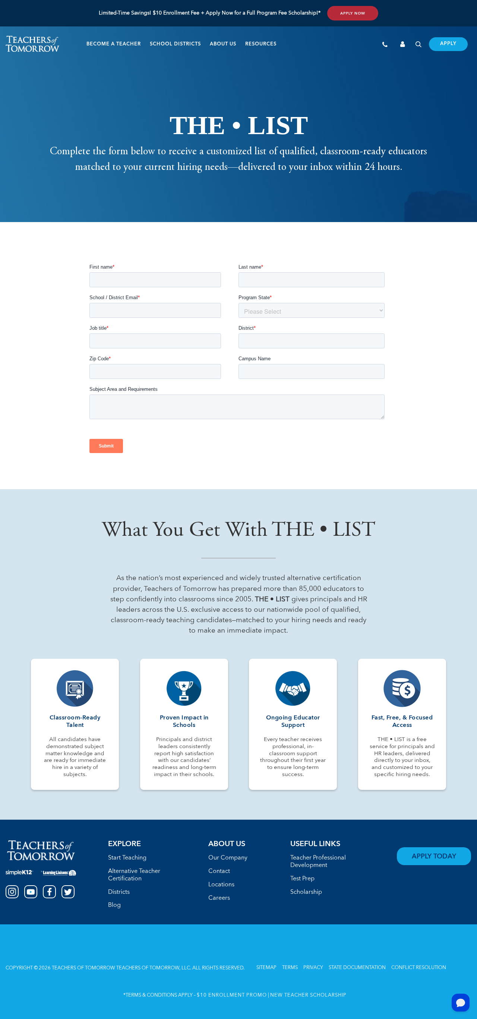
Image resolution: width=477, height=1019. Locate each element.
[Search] (418, 45)
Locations (221, 885)
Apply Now (352, 13)
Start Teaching (127, 858)
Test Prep (302, 879)
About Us (223, 44)
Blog (114, 905)
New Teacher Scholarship (308, 995)
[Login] (403, 45)
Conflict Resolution (418, 967)
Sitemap (266, 967)
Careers (219, 898)
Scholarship (306, 892)
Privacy (313, 967)
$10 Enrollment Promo (232, 995)
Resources (261, 44)
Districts (119, 892)
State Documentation (357, 967)
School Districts (175, 44)
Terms (290, 967)
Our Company (227, 858)
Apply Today (434, 856)
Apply (448, 44)
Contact (219, 871)
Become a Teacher (113, 44)
